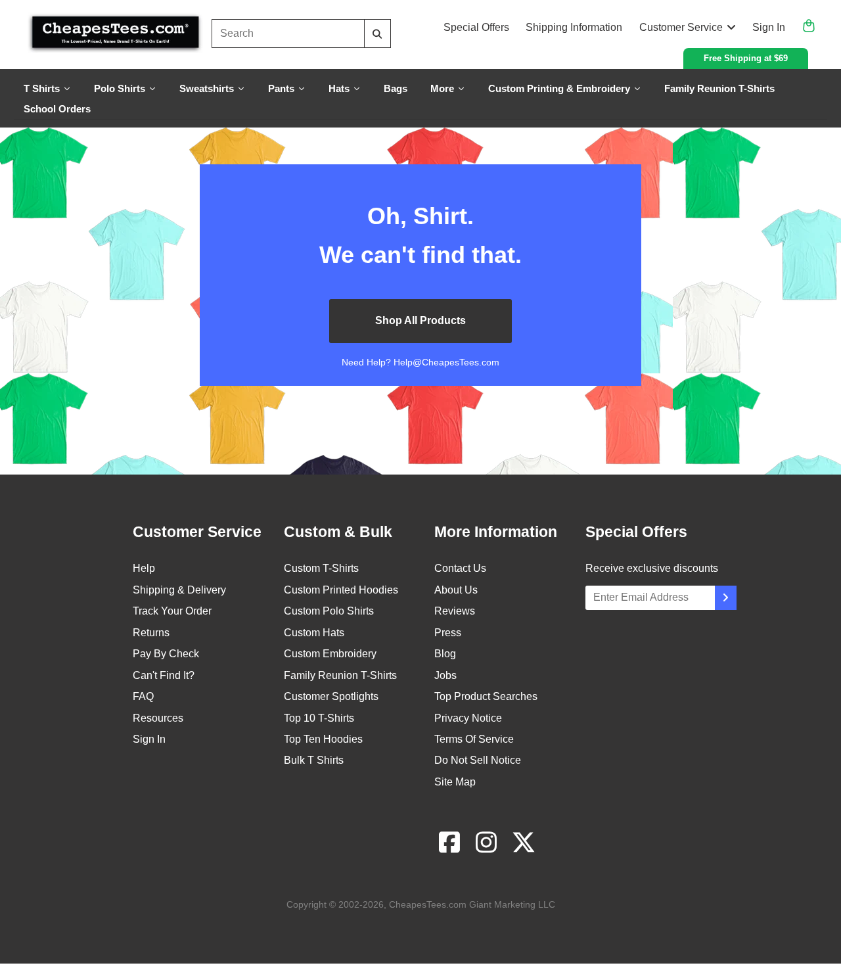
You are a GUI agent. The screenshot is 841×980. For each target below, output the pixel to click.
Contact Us (460, 568)
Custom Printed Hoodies (341, 589)
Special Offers (476, 27)
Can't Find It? (163, 675)
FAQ (143, 696)
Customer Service (681, 27)
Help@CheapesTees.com (446, 362)
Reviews (454, 611)
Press (447, 632)
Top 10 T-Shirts (319, 718)
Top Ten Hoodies (323, 739)
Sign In (768, 27)
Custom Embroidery (330, 653)
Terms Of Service (474, 739)
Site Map (455, 781)
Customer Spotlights (331, 696)
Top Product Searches (485, 696)
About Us (456, 589)
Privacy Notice (468, 718)
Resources (158, 718)
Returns (151, 632)
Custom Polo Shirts (329, 611)
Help (144, 568)
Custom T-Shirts (321, 568)
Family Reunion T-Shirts (340, 675)
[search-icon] (377, 34)
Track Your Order (172, 611)
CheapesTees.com (427, 904)
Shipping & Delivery (179, 589)
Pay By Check (166, 653)
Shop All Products (420, 320)
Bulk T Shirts (314, 760)
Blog (445, 653)
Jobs (445, 675)
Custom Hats (314, 632)
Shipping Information (574, 27)
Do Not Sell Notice (477, 760)
